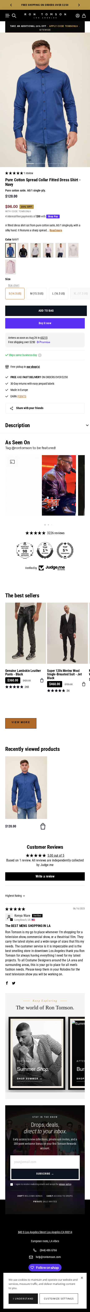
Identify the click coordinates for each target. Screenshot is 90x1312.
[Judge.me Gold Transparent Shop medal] (65, 550)
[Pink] (10, 267)
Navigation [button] (7, 15)
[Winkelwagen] (84, 15)
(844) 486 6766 (48, 1250)
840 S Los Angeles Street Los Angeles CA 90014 (45, 1232)
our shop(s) (33, 366)
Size (7, 279)
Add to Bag (46, 310)
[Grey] (35, 250)
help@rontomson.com (48, 1257)
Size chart (13, 285)
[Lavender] (48, 250)
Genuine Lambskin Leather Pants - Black (23, 672)
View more (21, 722)
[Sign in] (78, 15)
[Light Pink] (73, 250)
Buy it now (45, 323)
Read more (56, 230)
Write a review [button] (45, 876)
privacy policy (65, 1184)
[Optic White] (60, 250)
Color (11, 239)
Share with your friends (29, 408)
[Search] (14, 15)
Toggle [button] (85, 425)
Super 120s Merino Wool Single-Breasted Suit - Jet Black (64, 674)
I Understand (23, 1298)
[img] (15, 909)
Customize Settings (59, 1298)
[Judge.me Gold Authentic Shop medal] (45, 550)
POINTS (21, 396)
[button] (11, 5)
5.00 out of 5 (56, 855)
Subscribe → (45, 1173)
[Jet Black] (23, 250)
